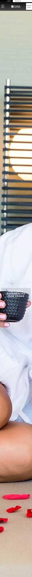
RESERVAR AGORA (29, 6)
